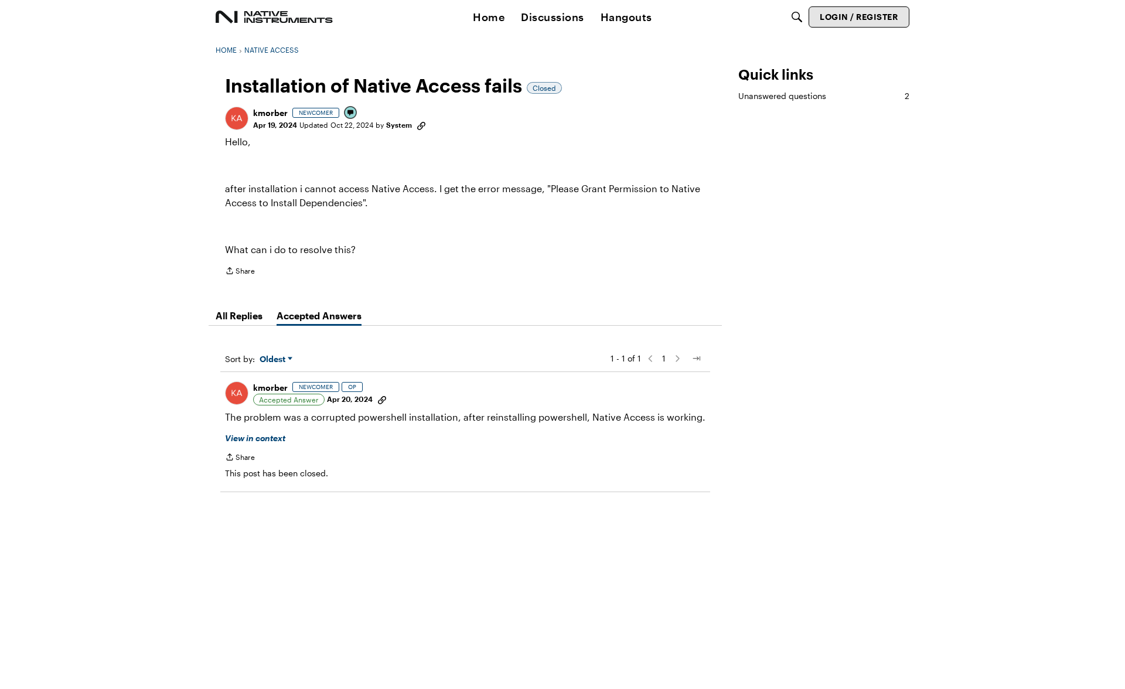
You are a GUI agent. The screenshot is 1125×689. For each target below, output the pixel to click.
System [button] (399, 125)
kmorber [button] (270, 113)
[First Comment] (351, 113)
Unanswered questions (823, 96)
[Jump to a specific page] (696, 358)
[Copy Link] (421, 125)
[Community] (274, 17)
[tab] (239, 316)
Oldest (274, 359)
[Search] (796, 17)
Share (240, 272)
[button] (236, 118)
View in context (255, 438)
